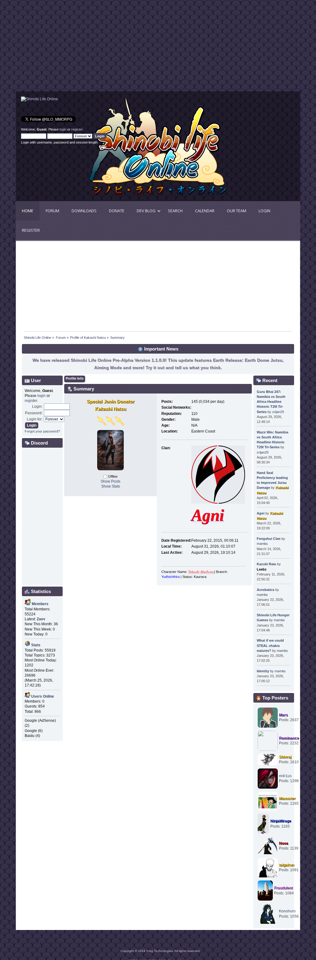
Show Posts (110, 481)
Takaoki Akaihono (201, 572)
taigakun (286, 865)
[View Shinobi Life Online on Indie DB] (39, 99)
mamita (262, 543)
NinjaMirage (280, 821)
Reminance (289, 738)
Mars (283, 715)
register (76, 129)
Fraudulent (283, 888)
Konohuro (287, 911)
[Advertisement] (87, 48)
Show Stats (110, 486)
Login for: (35, 419)
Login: (37, 406)
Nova (283, 843)
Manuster (287, 798)
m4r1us (285, 776)
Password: (34, 413)
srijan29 (278, 412)
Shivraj (285, 757)
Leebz (262, 569)
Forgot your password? (42, 431)
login (63, 129)
